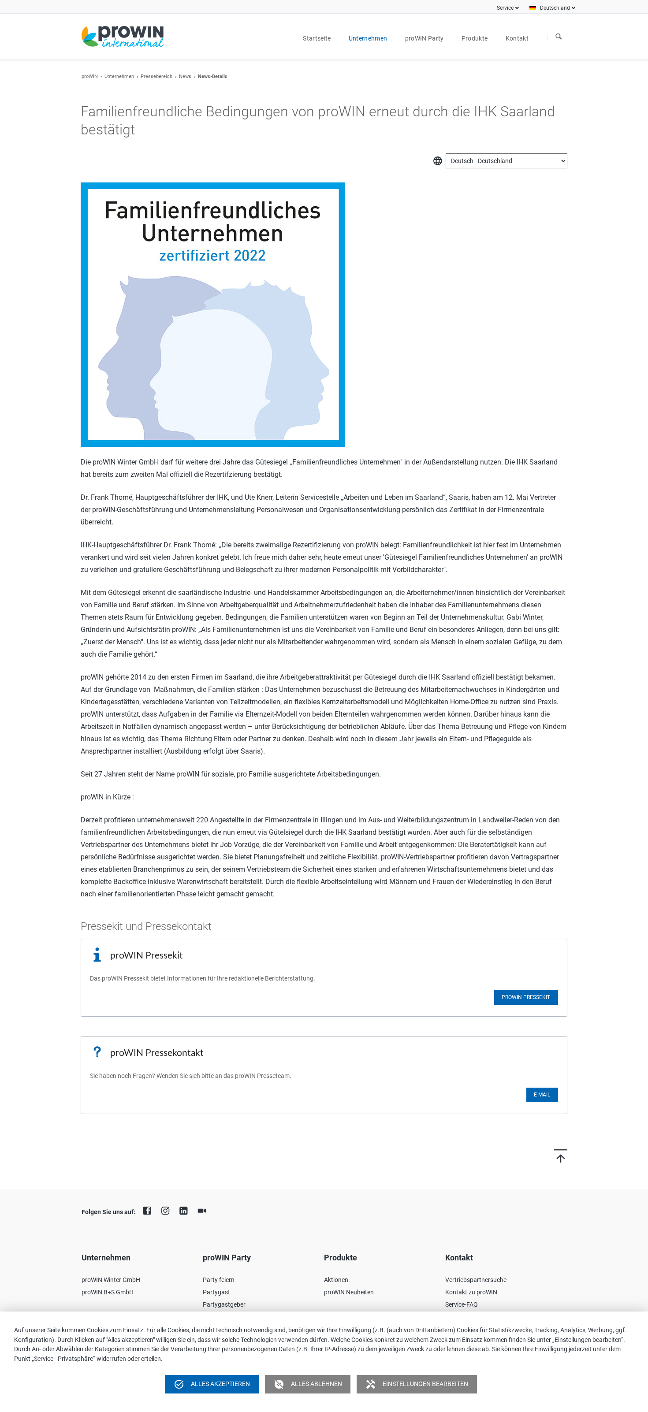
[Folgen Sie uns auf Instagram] (167, 1210)
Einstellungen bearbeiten (416, 1384)
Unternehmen (119, 76)
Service (505, 8)
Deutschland (555, 8)
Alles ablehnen (308, 1384)
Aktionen (336, 1279)
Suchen (558, 37)
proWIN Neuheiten (349, 1292)
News (185, 76)
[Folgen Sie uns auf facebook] (149, 1210)
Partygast (216, 1292)
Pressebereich (156, 76)
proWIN (90, 76)
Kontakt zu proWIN (471, 1292)
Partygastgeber (224, 1304)
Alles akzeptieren (212, 1384)
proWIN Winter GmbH (111, 1279)
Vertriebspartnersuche (475, 1279)
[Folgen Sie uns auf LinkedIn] (185, 1210)
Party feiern (219, 1279)
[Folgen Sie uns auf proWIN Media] (204, 1210)
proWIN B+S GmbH (108, 1292)
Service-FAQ (461, 1304)
